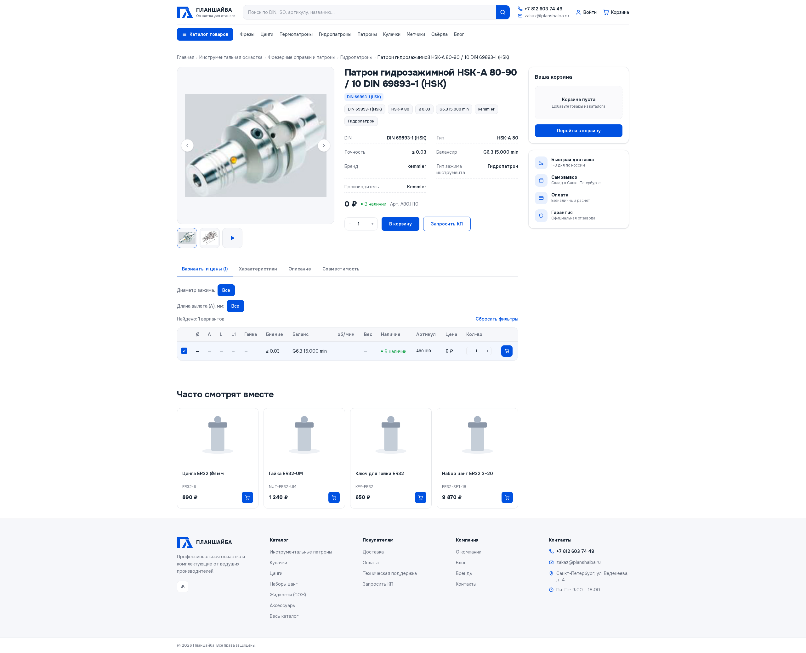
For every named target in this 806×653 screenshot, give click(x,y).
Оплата (371, 562)
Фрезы (247, 34)
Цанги (267, 34)
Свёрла (439, 34)
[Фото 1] (187, 238)
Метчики (416, 34)
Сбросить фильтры (497, 319)
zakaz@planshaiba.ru (547, 16)
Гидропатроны (335, 34)
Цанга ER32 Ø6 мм (203, 473)
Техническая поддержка (390, 573)
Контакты (466, 584)
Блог (459, 34)
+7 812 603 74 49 (543, 9)
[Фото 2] (210, 238)
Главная (185, 57)
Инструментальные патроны (301, 552)
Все (226, 290)
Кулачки (391, 34)
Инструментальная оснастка (231, 57)
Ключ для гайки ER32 (379, 473)
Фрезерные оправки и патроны (301, 57)
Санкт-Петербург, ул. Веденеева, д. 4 (592, 576)
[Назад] (187, 145)
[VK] (182, 586)
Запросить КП (447, 224)
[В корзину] (507, 351)
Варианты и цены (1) (205, 269)
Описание (299, 269)
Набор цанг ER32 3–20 (467, 473)
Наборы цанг (284, 584)
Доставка (373, 552)
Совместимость (341, 269)
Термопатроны (296, 34)
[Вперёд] (324, 145)
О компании (468, 552)
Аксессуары (283, 605)
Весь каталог (284, 616)
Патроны (367, 34)
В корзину (400, 224)
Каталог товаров (209, 34)
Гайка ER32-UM (286, 473)
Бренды (464, 573)
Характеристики (258, 269)
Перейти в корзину (579, 130)
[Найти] (503, 12)
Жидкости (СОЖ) (288, 595)
